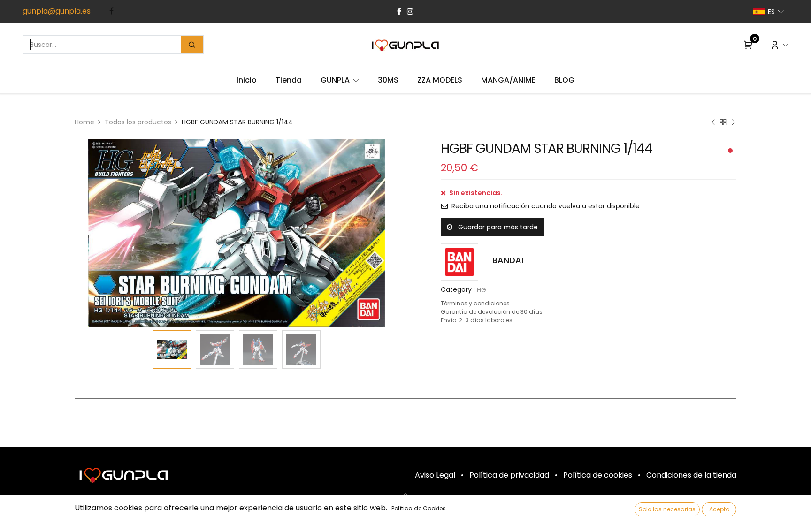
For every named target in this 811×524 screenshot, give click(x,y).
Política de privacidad (509, 475)
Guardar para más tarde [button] (497, 227)
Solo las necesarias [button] (667, 509)
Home (84, 122)
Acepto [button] (719, 509)
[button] (99, 232)
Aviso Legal (435, 475)
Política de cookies (597, 475)
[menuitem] (246, 80)
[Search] (192, 44)
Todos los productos (138, 122)
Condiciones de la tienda (691, 475)
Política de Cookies (418, 508)
